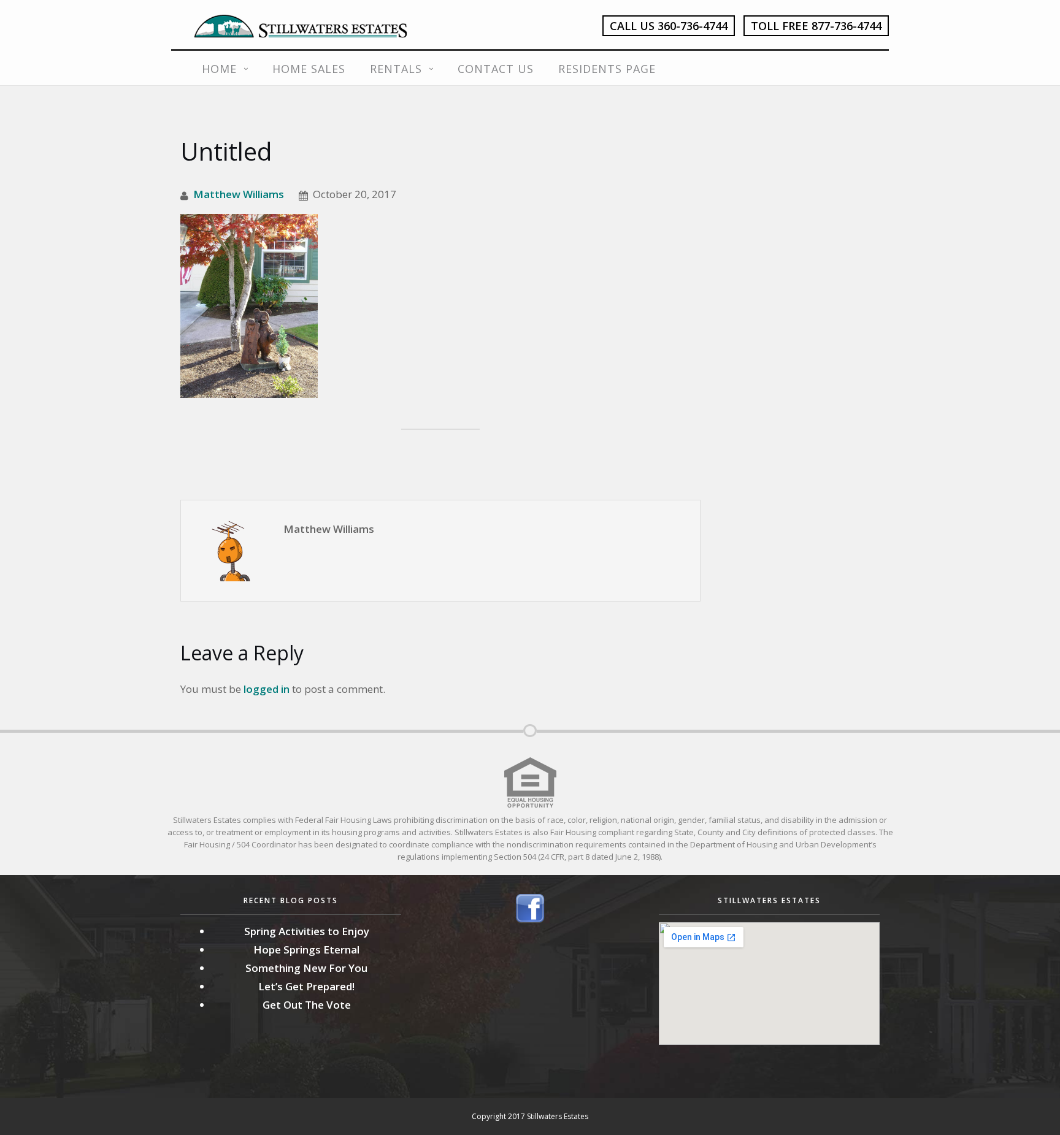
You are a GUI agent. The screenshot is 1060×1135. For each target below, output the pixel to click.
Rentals (396, 68)
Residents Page (607, 68)
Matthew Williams (238, 194)
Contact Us (496, 68)
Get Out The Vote (307, 1005)
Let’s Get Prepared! (306, 986)
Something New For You (306, 968)
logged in (267, 689)
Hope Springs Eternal (306, 949)
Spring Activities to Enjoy (306, 931)
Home (219, 68)
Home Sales (308, 68)
